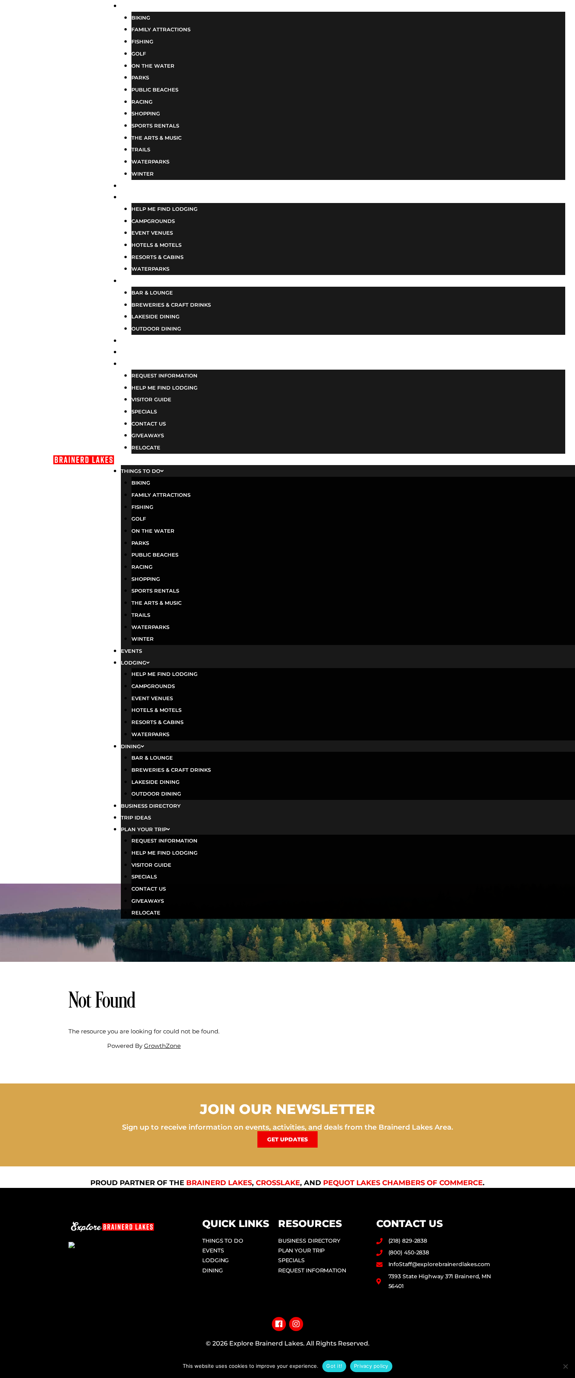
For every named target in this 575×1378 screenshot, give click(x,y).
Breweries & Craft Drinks (171, 305)
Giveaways (147, 435)
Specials (144, 411)
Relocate (145, 447)
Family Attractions (160, 29)
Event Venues (152, 233)
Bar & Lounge (152, 292)
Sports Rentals (155, 125)
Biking (140, 17)
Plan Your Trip (159, 363)
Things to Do (155, 5)
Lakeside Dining (155, 316)
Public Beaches (154, 89)
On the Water (152, 66)
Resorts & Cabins (157, 257)
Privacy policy (371, 1366)
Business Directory (169, 340)
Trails (140, 149)
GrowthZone (162, 1045)
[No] (565, 1366)
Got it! (334, 1366)
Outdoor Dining (156, 328)
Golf (138, 53)
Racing (142, 102)
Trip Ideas (148, 351)
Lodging (145, 196)
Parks (140, 77)
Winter (142, 174)
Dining (142, 280)
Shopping (145, 113)
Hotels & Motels (156, 245)
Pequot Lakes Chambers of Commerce (403, 1183)
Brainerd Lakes (219, 1183)
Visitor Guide (151, 399)
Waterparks (150, 161)
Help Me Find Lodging (164, 209)
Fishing (142, 41)
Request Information (164, 375)
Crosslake (278, 1183)
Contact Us (148, 423)
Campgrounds (153, 221)
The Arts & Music (156, 138)
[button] (343, 459)
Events (142, 185)
